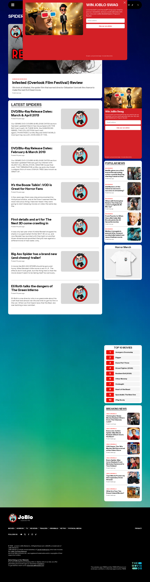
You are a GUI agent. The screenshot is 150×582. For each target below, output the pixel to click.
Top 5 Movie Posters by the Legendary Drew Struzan (115, 478)
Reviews (33, 528)
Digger (118, 357)
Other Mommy (121, 379)
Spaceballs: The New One (125, 395)
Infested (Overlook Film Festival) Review (47, 82)
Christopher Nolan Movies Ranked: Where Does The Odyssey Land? (115, 419)
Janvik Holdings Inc (43, 549)
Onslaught (119, 384)
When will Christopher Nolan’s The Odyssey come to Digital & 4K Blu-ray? (114, 204)
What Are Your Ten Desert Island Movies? (115, 492)
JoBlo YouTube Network (19, 551)
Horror (20, 528)
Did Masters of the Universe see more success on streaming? (114, 189)
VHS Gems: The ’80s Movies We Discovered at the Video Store (115, 448)
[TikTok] (132, 5)
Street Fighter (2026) (124, 368)
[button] (12, 5)
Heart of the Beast (122, 389)
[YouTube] (21, 534)
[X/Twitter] (25, 534)
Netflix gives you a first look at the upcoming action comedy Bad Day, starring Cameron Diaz (115, 173)
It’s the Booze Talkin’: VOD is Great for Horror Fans (31, 187)
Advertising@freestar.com (35, 565)
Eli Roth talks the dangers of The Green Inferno (32, 288)
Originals (54, 528)
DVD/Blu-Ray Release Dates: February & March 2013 (31, 150)
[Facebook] (28, 534)
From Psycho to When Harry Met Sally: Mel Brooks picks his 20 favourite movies (114, 219)
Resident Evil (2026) (123, 373)
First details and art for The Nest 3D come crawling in (31, 221)
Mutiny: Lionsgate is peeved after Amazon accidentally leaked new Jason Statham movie (114, 234)
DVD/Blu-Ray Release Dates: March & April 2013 (31, 113)
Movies (11, 528)
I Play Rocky (120, 400)
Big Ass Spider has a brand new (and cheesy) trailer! (34, 256)
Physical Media (75, 528)
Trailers (43, 528)
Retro (63, 528)
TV (27, 528)
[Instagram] (129, 5)
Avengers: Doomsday (124, 352)
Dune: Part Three (122, 363)
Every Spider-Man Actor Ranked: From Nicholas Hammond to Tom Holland (115, 463)
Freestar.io (40, 564)
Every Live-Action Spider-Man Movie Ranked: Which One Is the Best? (115, 434)
